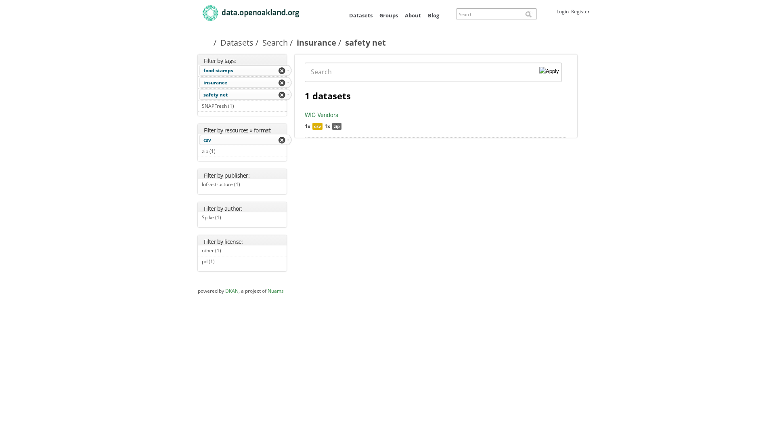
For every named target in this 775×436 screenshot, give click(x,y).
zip (337, 126)
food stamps (218, 70)
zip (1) (224, 151)
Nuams (276, 290)
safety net (215, 94)
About (413, 15)
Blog (433, 15)
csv (207, 139)
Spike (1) (230, 217)
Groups (388, 15)
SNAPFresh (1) (243, 106)
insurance (316, 42)
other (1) (230, 250)
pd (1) (224, 261)
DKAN (232, 290)
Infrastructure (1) (243, 185)
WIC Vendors (321, 115)
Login (563, 11)
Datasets (361, 15)
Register (580, 11)
